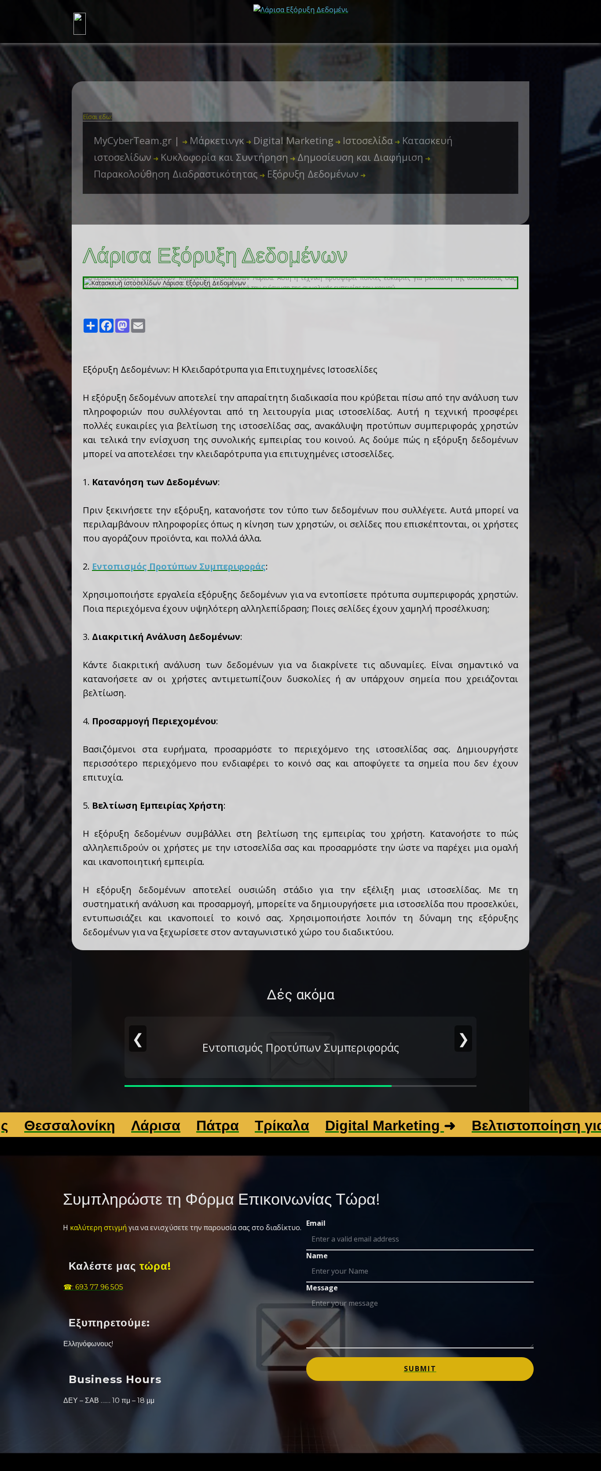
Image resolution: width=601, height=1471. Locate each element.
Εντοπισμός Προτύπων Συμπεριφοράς (179, 566)
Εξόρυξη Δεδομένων (309, 173)
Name (317, 1255)
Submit (420, 1368)
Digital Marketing (289, 140)
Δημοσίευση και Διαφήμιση (356, 156)
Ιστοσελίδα (364, 140)
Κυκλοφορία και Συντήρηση (220, 156)
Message (322, 1288)
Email (316, 1223)
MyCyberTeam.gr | (138, 140)
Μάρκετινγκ (213, 140)
